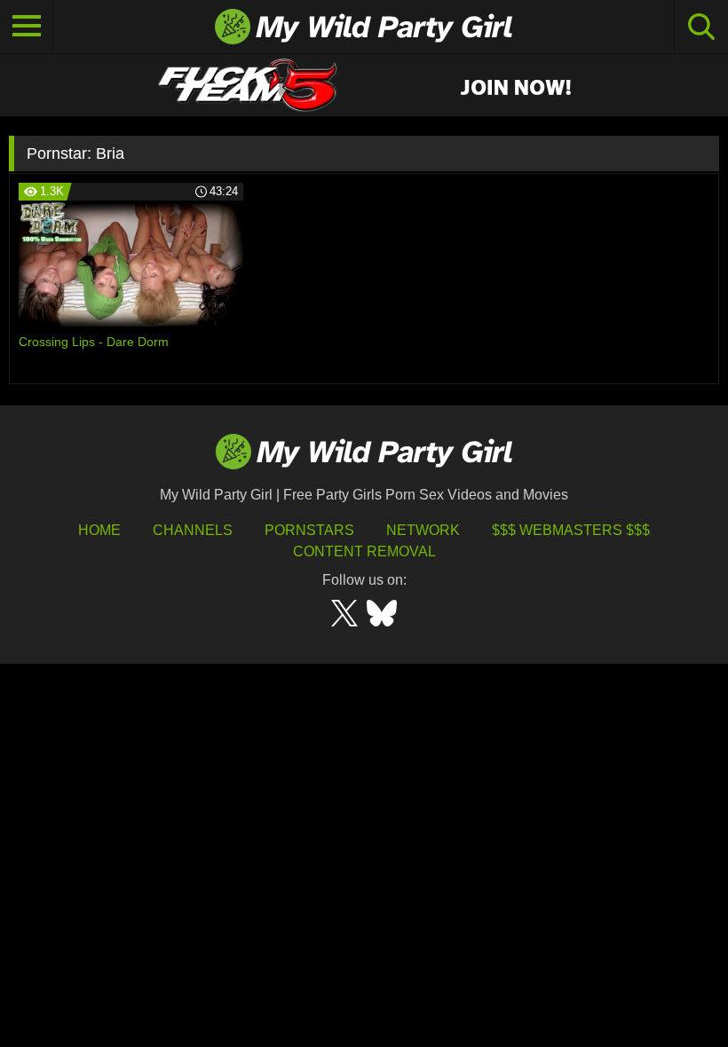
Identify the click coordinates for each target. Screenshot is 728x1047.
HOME (99, 530)
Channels (193, 530)
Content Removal (364, 551)
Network (423, 530)
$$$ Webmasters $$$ (571, 530)
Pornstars (309, 530)
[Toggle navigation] (26, 26)
